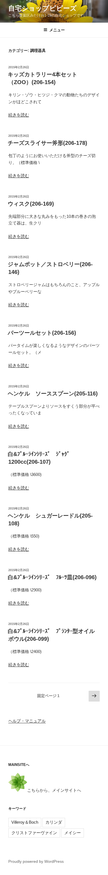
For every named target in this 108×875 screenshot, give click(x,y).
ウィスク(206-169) (31, 204)
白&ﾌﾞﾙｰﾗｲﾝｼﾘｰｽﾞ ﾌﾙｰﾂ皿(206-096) (52, 577)
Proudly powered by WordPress (36, 861)
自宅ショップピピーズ (42, 8)
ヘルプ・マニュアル (27, 720)
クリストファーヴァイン (34, 832)
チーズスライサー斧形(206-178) (47, 143)
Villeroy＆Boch (24, 822)
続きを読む (18, 114)
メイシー (72, 832)
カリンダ (53, 822)
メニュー (57, 30)
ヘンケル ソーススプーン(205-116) (53, 393)
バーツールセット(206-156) (42, 333)
